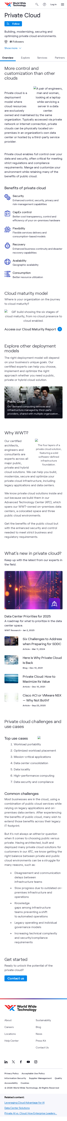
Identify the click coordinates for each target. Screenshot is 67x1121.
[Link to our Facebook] (20, 1061)
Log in (53, 4)
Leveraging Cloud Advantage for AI (24, 1102)
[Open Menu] (62, 4)
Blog (38, 1027)
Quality (58, 1078)
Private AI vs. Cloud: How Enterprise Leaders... (30, 1113)
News (39, 1033)
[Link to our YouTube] (28, 1061)
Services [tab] (42, 57)
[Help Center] (44, 4)
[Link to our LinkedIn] (5, 1061)
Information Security (15, 1078)
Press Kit (41, 1040)
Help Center (11, 1040)
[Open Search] (37, 4)
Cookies (25, 1083)
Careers (9, 1027)
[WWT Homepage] (15, 4)
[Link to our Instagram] (35, 1061)
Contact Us (42, 1047)
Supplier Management (40, 1078)
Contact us (15, 978)
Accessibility (11, 1083)
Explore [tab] (25, 57)
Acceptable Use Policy (33, 1073)
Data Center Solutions (17, 1107)
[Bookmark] (56, 576)
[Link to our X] (13, 1061)
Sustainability (43, 1020)
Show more (10, 48)
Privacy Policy (11, 1073)
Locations (10, 1033)
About (8, 1020)
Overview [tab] (7, 57)
